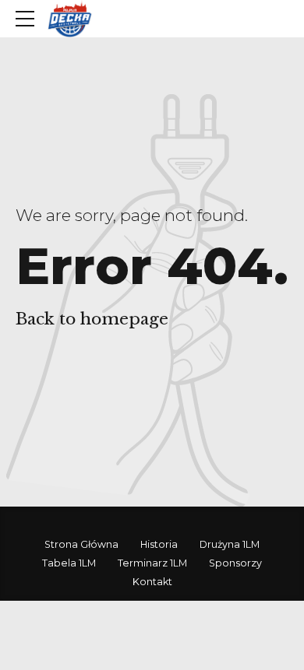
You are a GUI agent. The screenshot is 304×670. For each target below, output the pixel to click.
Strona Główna (81, 544)
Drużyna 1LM (230, 544)
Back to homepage (92, 319)
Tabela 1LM (69, 563)
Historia (159, 544)
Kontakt (152, 582)
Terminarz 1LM (152, 563)
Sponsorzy (235, 563)
